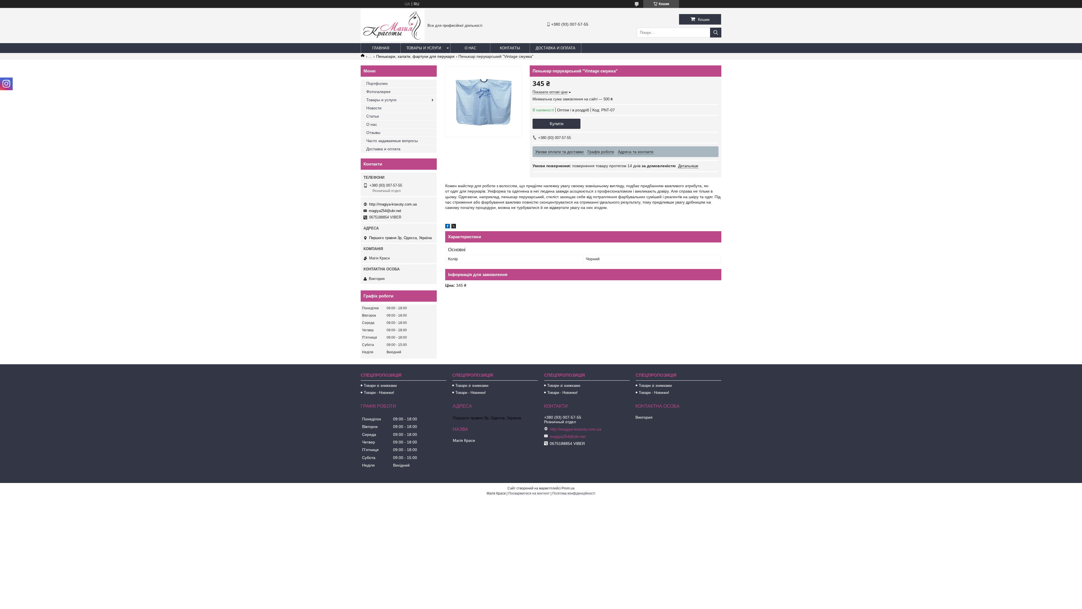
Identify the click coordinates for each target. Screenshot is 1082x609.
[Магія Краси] (393, 39)
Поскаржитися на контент (529, 493)
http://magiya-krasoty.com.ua (393, 204)
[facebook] (447, 227)
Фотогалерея (378, 91)
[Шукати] (715, 32)
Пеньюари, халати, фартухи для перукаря (415, 56)
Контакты (510, 48)
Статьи (372, 116)
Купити (556, 123)
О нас (470, 48)
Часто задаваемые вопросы (392, 140)
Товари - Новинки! (379, 392)
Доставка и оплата (555, 48)
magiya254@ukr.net (385, 211)
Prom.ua (568, 488)
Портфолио (377, 83)
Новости (374, 108)
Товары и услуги (423, 48)
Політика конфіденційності (573, 493)
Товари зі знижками (380, 385)
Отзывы (373, 132)
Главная (380, 48)
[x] (453, 227)
